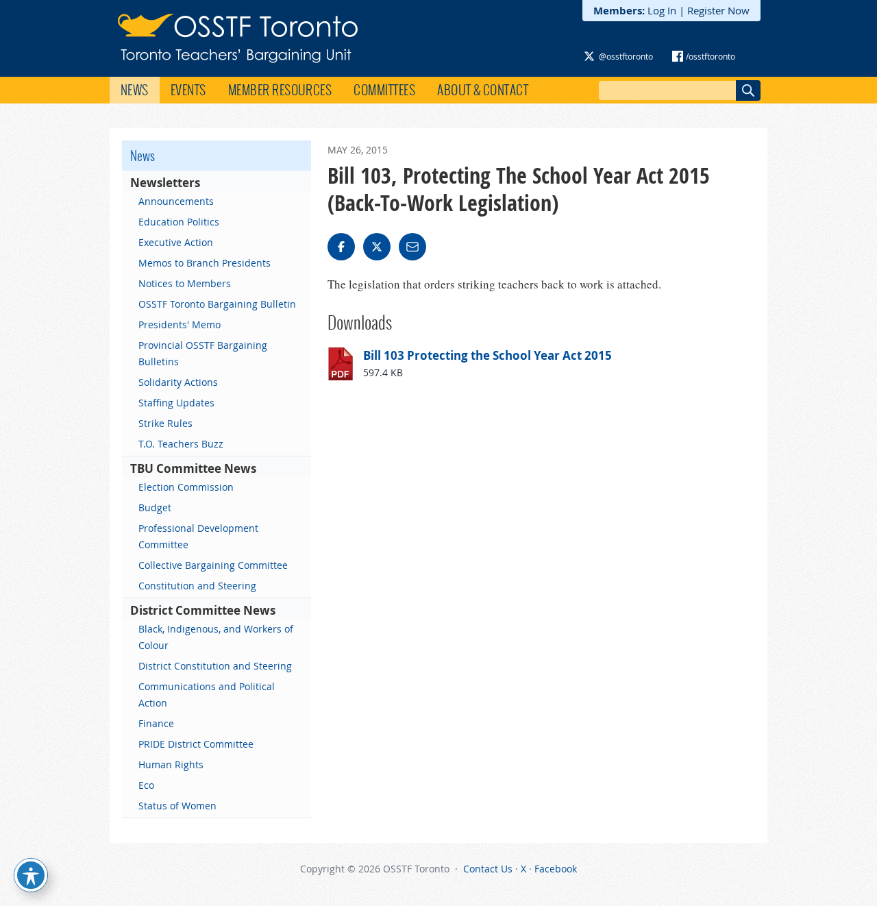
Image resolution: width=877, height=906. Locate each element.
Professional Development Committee (198, 536)
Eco (146, 785)
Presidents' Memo (179, 324)
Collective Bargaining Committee (213, 565)
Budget (154, 507)
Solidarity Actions (178, 382)
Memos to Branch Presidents (204, 262)
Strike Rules (165, 423)
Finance (156, 723)
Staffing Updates (176, 402)
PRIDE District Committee (196, 743)
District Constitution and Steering (215, 665)
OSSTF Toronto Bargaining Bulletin (217, 303)
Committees (384, 90)
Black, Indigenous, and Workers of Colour (215, 637)
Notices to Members (184, 283)
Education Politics (178, 221)
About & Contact (482, 90)
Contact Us (487, 868)
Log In (661, 10)
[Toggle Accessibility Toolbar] (30, 875)
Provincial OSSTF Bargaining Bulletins (202, 353)
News (135, 90)
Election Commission (186, 486)
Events (188, 90)
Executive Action (175, 242)
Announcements (176, 201)
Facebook (555, 868)
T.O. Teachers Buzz (180, 443)
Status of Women (177, 805)
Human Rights (170, 764)
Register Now (718, 10)
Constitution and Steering (197, 585)
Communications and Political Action (206, 694)
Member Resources (280, 90)
